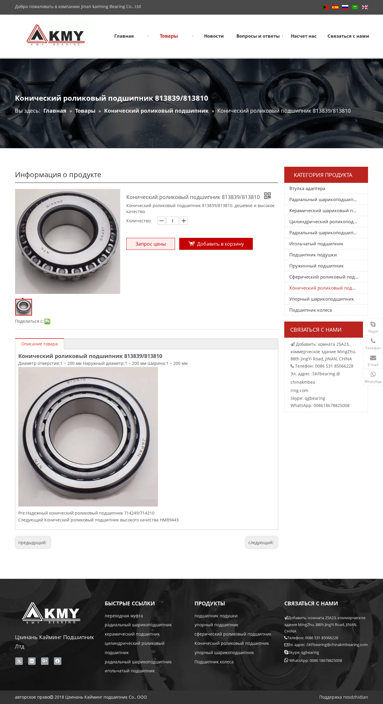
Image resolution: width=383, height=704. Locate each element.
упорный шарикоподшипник (224, 652)
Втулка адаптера (307, 188)
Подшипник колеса (310, 310)
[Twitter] (19, 661)
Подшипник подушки (313, 255)
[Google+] (44, 661)
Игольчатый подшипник (316, 244)
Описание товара (39, 344)
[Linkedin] (32, 661)
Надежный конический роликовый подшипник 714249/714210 (90, 513)
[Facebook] (57, 661)
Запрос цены (151, 244)
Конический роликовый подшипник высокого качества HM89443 (111, 520)
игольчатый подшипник (130, 671)
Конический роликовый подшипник (328, 288)
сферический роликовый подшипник (232, 634)
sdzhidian (358, 697)
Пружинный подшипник (316, 266)
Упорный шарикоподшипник (321, 299)
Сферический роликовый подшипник (328, 277)
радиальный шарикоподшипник (138, 625)
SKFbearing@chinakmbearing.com (337, 644)
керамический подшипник (132, 634)
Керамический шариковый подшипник (328, 210)
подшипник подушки (216, 616)
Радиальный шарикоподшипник (325, 199)
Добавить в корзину (220, 244)
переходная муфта (124, 616)
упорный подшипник (216, 625)
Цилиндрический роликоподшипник (328, 221)
